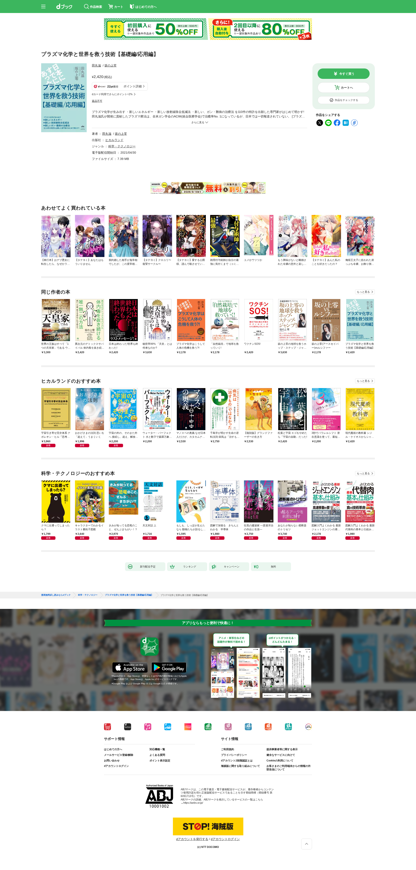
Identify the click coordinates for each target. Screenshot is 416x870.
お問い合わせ (112, 760)
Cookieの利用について (279, 760)
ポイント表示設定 (160, 760)
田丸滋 (96, 65)
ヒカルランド (114, 140)
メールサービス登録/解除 (118, 754)
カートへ (347, 87)
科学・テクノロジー (122, 146)
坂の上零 (110, 65)
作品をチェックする (346, 100)
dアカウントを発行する (192, 839)
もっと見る (363, 291)
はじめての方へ (113, 749)
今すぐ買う (346, 73)
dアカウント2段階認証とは (237, 760)
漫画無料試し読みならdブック (56, 595)
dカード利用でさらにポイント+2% (112, 94)
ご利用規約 (227, 749)
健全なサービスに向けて (280, 754)
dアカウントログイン (116, 766)
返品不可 (97, 100)
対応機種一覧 (157, 749)
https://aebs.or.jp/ (193, 802)
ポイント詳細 (133, 86)
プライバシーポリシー (234, 754)
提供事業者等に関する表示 (282, 749)
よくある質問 (157, 754)
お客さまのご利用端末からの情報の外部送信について (288, 767)
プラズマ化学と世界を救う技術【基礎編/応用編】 (129, 595)
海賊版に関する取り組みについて (240, 766)
